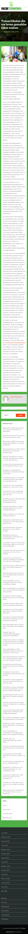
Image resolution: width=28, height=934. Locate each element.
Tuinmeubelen (5, 915)
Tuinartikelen (7, 31)
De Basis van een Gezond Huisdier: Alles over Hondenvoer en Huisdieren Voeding (14, 704)
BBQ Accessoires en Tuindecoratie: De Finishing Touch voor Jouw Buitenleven (13, 791)
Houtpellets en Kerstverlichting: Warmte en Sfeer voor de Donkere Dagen (13, 666)
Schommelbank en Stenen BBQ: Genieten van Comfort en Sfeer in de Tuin (14, 755)
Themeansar (17, 932)
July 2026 (4, 833)
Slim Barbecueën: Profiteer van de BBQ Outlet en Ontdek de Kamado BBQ (13, 696)
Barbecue (4, 898)
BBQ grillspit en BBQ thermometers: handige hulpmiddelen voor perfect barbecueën (13, 443)
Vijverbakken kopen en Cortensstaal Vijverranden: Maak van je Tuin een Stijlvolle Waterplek (14, 544)
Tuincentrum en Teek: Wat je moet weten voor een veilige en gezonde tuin (13, 784)
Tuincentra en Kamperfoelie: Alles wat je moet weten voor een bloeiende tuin (13, 776)
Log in (5, 805)
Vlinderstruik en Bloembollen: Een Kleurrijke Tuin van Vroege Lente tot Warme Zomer (13, 521)
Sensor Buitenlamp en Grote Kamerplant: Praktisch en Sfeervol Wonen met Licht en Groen (13, 650)
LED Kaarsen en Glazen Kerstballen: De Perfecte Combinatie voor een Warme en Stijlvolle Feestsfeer (13, 688)
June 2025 (4, 845)
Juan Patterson (16, 397)
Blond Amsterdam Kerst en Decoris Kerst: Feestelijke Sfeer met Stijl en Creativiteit (13, 574)
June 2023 (4, 874)
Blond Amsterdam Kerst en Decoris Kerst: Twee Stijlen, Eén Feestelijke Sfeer (13, 626)
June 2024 (4, 862)
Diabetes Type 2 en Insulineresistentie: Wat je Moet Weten (12, 740)
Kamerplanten (5, 906)
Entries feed (6, 809)
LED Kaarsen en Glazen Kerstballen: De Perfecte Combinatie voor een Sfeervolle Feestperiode (13, 618)
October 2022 (5, 883)
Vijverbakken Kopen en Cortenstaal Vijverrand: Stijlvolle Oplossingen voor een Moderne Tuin (13, 479)
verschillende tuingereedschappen (15, 342)
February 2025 (5, 849)
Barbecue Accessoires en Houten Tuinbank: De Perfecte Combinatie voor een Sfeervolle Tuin (13, 458)
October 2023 (5, 870)
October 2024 (5, 853)
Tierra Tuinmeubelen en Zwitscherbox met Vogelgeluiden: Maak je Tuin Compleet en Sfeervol (13, 732)
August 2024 (5, 858)
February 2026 (5, 837)
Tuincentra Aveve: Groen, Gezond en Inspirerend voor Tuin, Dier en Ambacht (14, 552)
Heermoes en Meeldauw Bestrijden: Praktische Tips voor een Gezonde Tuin (13, 747)
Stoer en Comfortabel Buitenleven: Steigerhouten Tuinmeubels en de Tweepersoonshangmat (13, 711)
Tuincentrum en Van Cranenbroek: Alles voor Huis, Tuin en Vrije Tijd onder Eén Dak (13, 492)
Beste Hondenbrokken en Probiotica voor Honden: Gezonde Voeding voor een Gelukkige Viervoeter (14, 658)
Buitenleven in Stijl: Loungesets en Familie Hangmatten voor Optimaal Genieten (13, 725)
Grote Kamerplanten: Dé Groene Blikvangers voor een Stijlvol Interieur (12, 529)
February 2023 (5, 878)
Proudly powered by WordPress (11, 928)
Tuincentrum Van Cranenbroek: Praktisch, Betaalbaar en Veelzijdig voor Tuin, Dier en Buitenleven (13, 559)
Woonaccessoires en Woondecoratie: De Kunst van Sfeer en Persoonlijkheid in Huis (14, 500)
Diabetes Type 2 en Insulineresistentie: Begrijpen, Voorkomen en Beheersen (11, 633)
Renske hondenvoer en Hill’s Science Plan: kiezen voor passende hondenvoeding (14, 450)
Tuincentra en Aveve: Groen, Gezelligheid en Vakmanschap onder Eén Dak (14, 673)
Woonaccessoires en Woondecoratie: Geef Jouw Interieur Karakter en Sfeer (14, 567)
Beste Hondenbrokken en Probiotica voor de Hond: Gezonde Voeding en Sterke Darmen (14, 590)
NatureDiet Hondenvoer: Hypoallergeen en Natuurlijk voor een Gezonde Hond (13, 536)
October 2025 (5, 841)
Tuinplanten (4, 919)
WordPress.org (7, 818)
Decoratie (4, 902)
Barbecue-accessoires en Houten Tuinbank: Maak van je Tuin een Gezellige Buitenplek (13, 508)
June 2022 (4, 887)
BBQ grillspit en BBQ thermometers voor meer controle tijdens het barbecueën (13, 429)
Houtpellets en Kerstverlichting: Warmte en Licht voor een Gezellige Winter (13, 597)
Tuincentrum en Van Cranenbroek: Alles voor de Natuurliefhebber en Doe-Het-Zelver (13, 681)
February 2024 (5, 866)
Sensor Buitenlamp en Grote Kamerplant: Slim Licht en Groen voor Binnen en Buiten (12, 582)
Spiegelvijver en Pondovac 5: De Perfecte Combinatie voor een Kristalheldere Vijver (12, 769)
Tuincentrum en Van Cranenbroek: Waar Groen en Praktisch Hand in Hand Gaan (13, 611)
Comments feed (7, 813)
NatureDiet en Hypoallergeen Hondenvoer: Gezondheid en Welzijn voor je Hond (14, 471)
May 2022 (4, 891)
